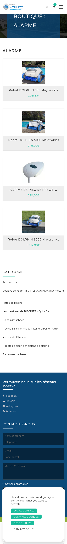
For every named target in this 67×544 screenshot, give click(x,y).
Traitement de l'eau (14, 354)
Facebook (10, 395)
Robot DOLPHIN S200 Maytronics (33, 239)
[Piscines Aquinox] (16, 7)
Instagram (11, 406)
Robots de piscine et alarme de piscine (26, 345)
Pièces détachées (13, 320)
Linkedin (10, 400)
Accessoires (10, 282)
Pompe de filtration (14, 337)
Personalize (23, 523)
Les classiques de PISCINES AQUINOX (26, 311)
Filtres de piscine (13, 302)
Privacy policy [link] (24, 529)
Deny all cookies (26, 516)
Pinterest (10, 411)
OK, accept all (24, 510)
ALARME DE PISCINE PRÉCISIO (33, 189)
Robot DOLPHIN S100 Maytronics (33, 140)
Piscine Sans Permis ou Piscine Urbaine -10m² (30, 328)
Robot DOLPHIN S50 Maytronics (33, 90)
